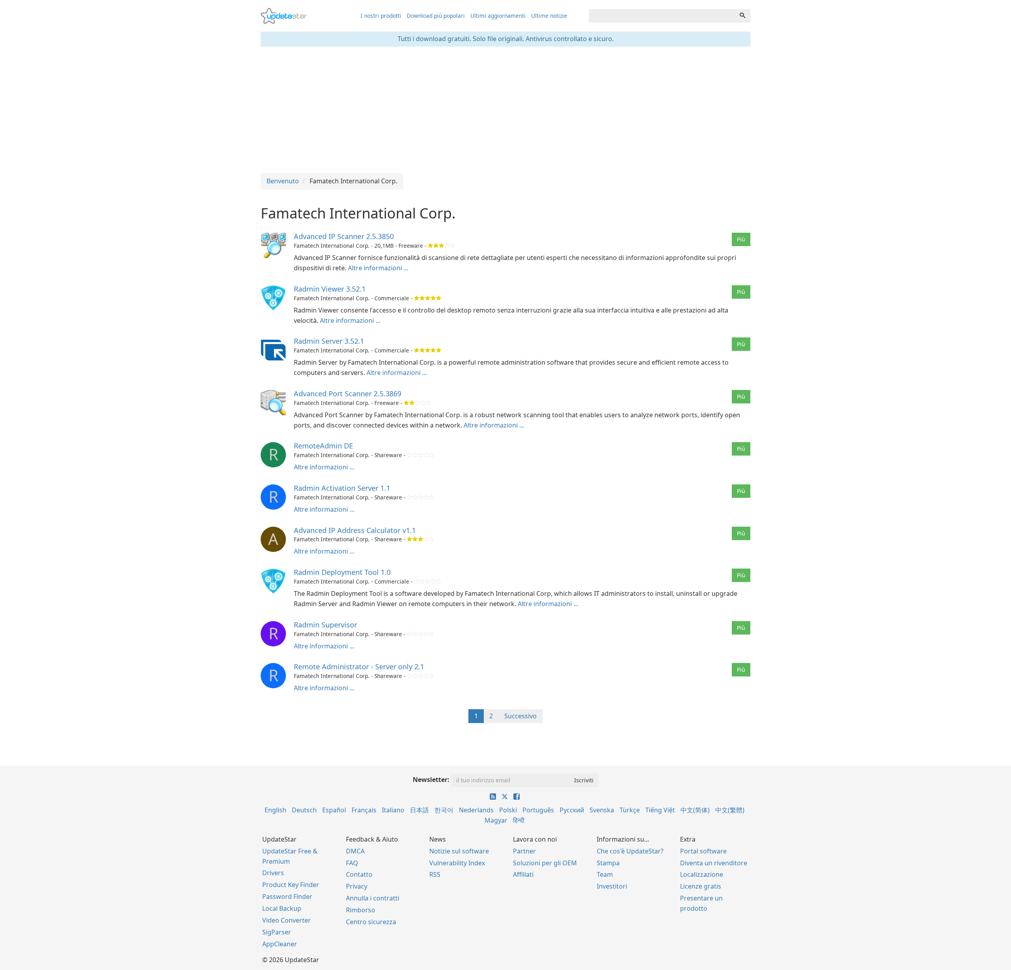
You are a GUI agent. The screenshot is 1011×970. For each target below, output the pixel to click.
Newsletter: (431, 779)
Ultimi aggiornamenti (498, 15)
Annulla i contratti (372, 898)
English (275, 810)
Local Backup (281, 908)
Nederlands (476, 810)
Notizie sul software (459, 851)
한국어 (443, 810)
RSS (434, 874)
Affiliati (523, 874)
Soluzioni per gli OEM (545, 863)
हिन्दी (518, 820)
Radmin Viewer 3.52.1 (330, 289)
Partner (524, 851)
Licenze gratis (700, 886)
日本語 (419, 810)
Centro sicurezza (371, 921)
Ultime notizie (549, 15)
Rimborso (360, 910)
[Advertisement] (505, 110)
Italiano (393, 810)
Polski (508, 810)
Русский (572, 810)
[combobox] (662, 16)
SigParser (276, 932)
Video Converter (286, 920)
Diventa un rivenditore (713, 863)
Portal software (703, 851)
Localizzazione (701, 874)
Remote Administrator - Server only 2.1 (359, 666)
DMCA (355, 851)
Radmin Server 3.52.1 (329, 341)
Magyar (496, 820)
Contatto (359, 874)
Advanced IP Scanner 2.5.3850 (344, 236)
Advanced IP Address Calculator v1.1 (355, 530)
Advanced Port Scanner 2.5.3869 (347, 393)
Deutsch (304, 810)
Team (605, 874)
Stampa (608, 863)
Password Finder (287, 896)
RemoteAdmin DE (323, 445)
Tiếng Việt (660, 810)
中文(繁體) (729, 810)
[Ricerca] (742, 16)
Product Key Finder (290, 884)
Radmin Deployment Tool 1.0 (342, 572)
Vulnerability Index (457, 863)
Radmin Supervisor (325, 624)
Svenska (602, 810)
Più (741, 239)
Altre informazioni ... (378, 268)
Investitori (612, 886)
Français (363, 810)
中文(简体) (695, 810)
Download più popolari (436, 15)
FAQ (352, 863)
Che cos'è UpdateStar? (630, 851)
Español (334, 810)
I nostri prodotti (381, 15)
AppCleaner (279, 944)
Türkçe (630, 810)
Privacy (356, 886)
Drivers (273, 872)
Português (538, 810)
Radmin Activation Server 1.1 (342, 488)
